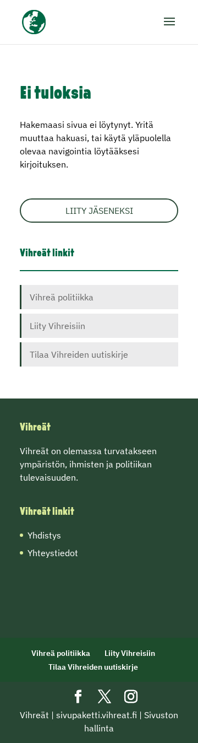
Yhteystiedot (53, 552)
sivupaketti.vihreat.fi (96, 714)
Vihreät (34, 714)
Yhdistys (44, 535)
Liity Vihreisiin (57, 325)
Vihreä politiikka (62, 297)
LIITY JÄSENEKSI (99, 210)
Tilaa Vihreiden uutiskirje (79, 354)
